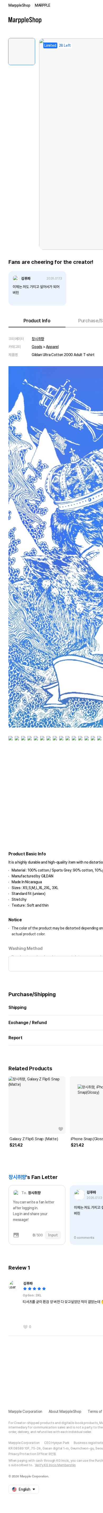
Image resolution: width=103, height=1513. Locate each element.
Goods (37, 347)
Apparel (52, 347)
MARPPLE (42, 5)
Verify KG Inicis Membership (55, 1465)
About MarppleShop (65, 1411)
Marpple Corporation (25, 1411)
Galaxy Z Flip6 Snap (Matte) (34, 1138)
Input (53, 1235)
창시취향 (38, 339)
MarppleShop (19, 5)
